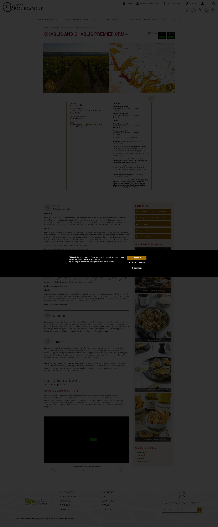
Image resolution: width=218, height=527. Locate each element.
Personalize (137, 268)
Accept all (137, 258)
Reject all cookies (137, 263)
